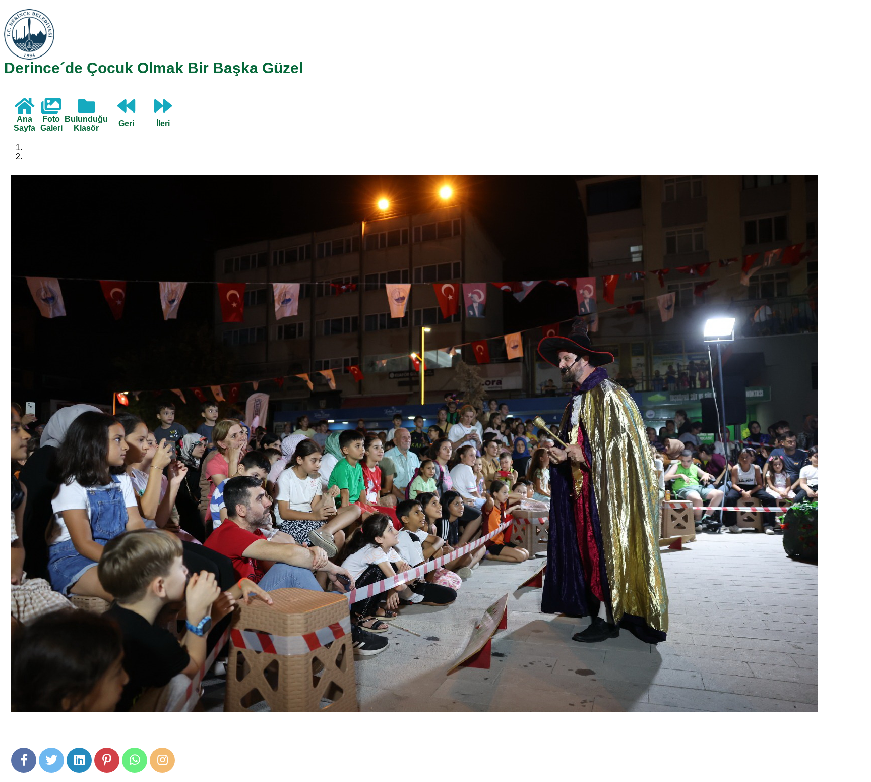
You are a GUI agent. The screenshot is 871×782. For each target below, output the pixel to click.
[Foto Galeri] (51, 109)
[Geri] (126, 109)
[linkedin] (79, 760)
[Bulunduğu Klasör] (86, 109)
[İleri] (163, 109)
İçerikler (38, 156)
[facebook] (23, 760)
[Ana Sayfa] (24, 109)
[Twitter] (51, 760)
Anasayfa (41, 147)
